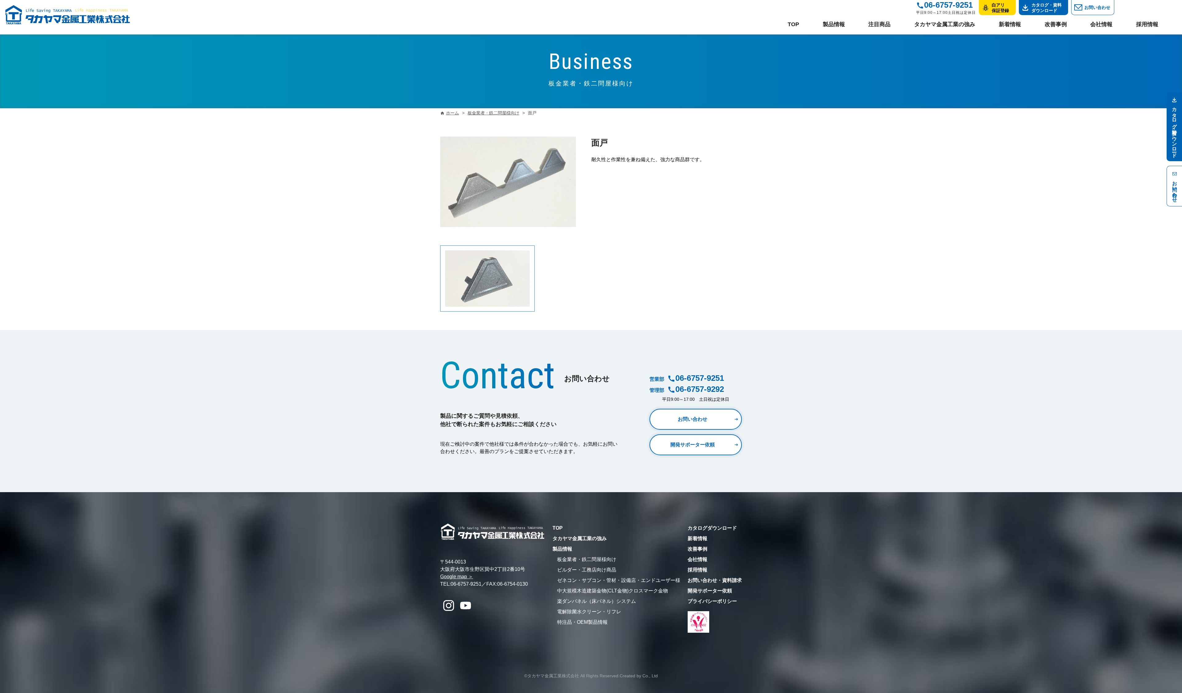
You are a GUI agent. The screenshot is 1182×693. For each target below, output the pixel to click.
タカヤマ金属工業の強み (944, 24)
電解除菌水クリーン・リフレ (589, 611)
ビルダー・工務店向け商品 (586, 569)
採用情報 (1147, 24)
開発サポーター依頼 (692, 444)
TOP (793, 24)
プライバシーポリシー (712, 601)
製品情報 (834, 24)
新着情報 (1010, 24)
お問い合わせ (1097, 7)
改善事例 (1056, 24)
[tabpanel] (487, 278)
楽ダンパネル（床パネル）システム (596, 601)
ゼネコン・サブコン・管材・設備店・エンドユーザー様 (618, 580)
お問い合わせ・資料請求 (715, 580)
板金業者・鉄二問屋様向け (586, 559)
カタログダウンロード (712, 528)
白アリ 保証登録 (1000, 7)
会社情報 (1101, 24)
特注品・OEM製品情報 (582, 622)
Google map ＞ (456, 576)
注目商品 (879, 24)
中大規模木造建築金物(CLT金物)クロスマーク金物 (612, 590)
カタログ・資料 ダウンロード (1046, 7)
